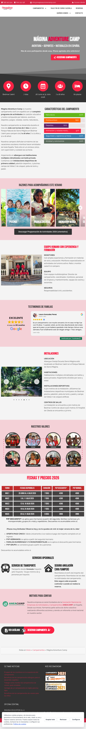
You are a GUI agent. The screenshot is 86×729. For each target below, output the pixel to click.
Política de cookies (19, 724)
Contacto (79, 13)
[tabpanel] (21, 382)
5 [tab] (24, 400)
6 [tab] (26, 400)
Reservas (79, 8)
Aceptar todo (50, 719)
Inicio (28, 650)
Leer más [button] (36, 333)
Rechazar (63, 719)
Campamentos (38, 8)
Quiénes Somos (62, 13)
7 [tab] (29, 400)
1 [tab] (14, 400)
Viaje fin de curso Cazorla (61, 8)
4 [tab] (21, 400)
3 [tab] (19, 400)
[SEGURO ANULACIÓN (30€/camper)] (48, 568)
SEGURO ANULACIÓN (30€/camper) (64, 567)
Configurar (76, 719)
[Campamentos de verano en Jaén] (9, 8)
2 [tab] (16, 400)
